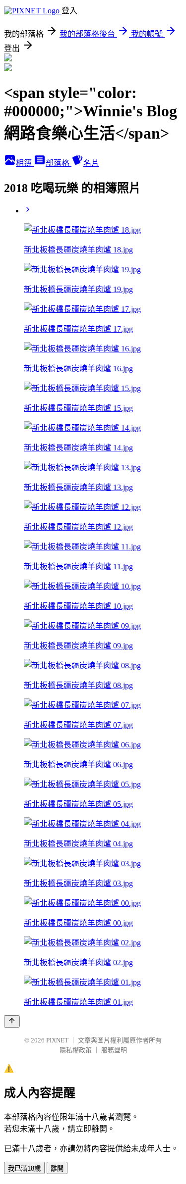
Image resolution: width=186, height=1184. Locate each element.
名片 (91, 163)
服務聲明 (114, 1050)
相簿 (25, 163)
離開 (57, 1168)
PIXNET (57, 1040)
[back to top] (12, 1021)
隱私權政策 (76, 1050)
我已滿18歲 (24, 1168)
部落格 (58, 163)
